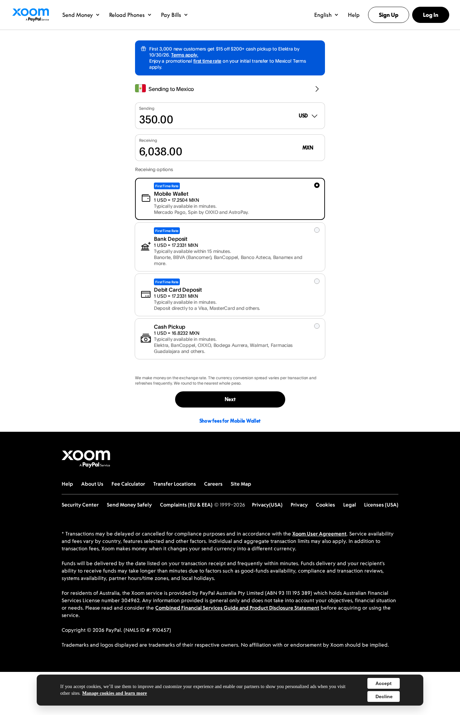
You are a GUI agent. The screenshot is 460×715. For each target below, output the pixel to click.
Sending (147, 108)
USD (303, 116)
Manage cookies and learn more (114, 693)
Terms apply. (184, 55)
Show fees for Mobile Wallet (230, 421)
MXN (308, 148)
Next (230, 399)
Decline (384, 696)
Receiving (148, 140)
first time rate (207, 61)
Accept (383, 683)
